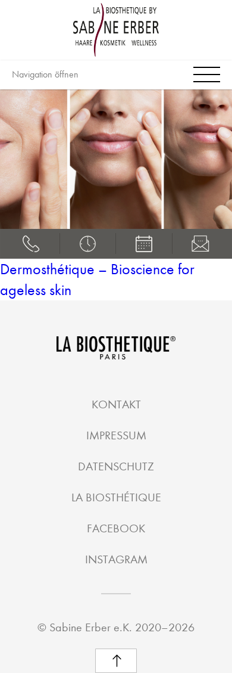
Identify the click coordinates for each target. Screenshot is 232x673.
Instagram (116, 559)
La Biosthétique (116, 497)
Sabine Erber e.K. (90, 627)
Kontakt (116, 404)
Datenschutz (116, 466)
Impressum (116, 435)
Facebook (116, 528)
